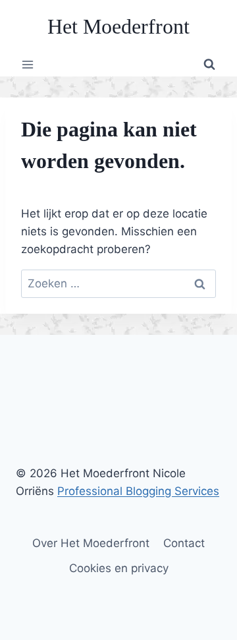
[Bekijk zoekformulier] (209, 64)
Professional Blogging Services (138, 491)
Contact (184, 543)
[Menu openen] (28, 64)
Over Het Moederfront (90, 543)
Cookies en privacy (119, 568)
